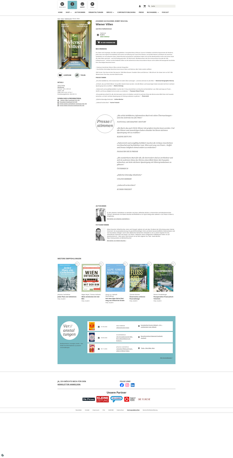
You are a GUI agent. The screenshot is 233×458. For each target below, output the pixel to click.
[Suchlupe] (149, 6)
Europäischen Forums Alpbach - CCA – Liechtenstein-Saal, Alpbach (151, 326)
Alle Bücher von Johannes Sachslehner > (118, 219)
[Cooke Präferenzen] (2, 456)
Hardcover (103, 33)
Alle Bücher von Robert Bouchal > (116, 241)
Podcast (165, 12)
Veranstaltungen (95, 12)
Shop (68, 12)
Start (59, 19)
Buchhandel (152, 12)
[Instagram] (127, 385)
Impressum (96, 410)
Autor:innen (80, 12)
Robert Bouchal (121, 21)
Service (109, 12)
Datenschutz (120, 410)
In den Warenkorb (108, 43)
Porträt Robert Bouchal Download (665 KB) (71, 105)
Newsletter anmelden (69, 384)
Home (60, 12)
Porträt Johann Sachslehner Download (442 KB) (73, 104)
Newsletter (79, 410)
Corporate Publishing (126, 12)
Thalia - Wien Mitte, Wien (148, 348)
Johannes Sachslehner (105, 21)
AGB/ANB (110, 410)
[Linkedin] (133, 385)
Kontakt (87, 410)
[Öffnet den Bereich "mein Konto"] (140, 6)
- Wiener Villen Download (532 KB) (69, 100)
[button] (88, 22)
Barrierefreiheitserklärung (150, 410)
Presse (141, 12)
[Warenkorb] (145, 6)
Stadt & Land (68, 19)
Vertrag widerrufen (133, 410)
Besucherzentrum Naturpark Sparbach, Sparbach (152, 337)
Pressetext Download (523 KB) (68, 102)
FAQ (104, 410)
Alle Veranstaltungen (166, 358)
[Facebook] (122, 385)
